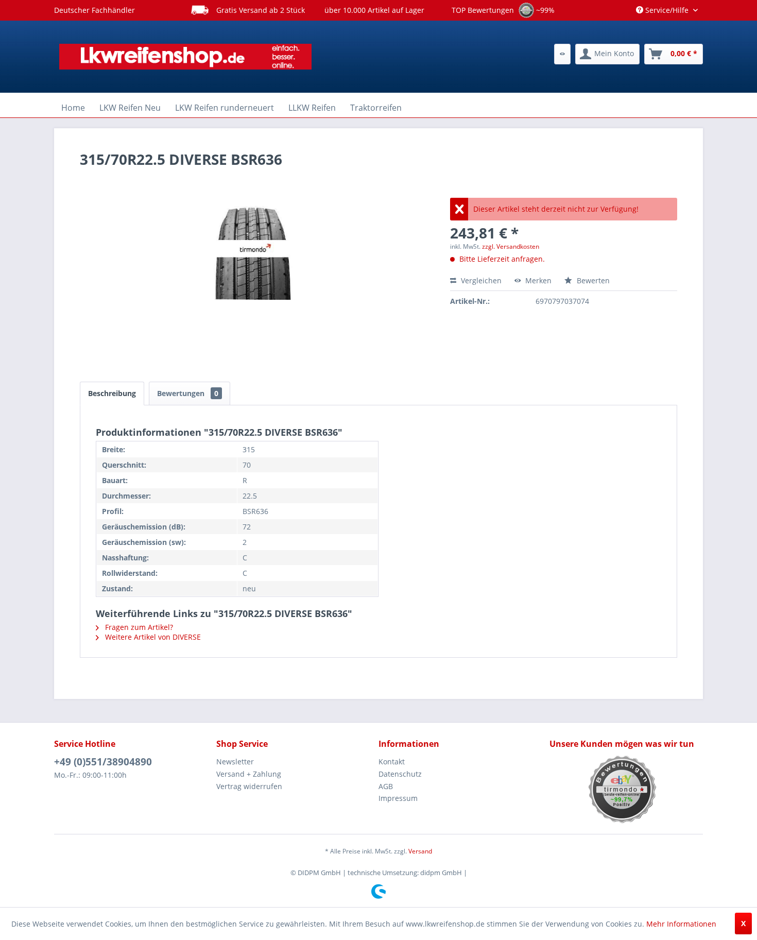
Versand (420, 851)
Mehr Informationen (681, 924)
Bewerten (592, 280)
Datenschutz (400, 774)
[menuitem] (562, 54)
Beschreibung (112, 393)
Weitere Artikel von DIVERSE (152, 637)
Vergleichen (480, 280)
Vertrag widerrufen (249, 786)
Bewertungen (187, 393)
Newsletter (235, 761)
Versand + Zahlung (248, 774)
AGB (385, 786)
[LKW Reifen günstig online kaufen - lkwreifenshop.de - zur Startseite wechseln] (185, 57)
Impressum (398, 798)
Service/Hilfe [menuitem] (667, 10)
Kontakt (391, 761)
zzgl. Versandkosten (510, 246)
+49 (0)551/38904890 (103, 761)
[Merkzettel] (562, 54)
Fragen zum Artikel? (138, 627)
